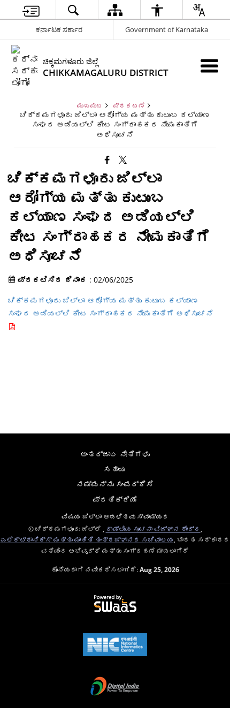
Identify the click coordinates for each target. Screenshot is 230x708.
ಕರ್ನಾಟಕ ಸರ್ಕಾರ (59, 29)
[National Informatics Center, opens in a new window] (115, 645)
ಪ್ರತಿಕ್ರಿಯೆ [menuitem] (115, 499)
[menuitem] (31, 10)
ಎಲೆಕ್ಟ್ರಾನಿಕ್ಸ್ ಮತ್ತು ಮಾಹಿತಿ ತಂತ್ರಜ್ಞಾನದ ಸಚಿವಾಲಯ (87, 539)
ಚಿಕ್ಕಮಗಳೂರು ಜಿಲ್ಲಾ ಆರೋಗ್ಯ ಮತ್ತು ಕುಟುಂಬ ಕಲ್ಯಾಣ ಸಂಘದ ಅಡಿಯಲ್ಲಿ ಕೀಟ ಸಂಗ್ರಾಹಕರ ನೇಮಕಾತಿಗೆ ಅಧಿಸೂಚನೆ (110, 306)
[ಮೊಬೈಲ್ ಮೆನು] (209, 65)
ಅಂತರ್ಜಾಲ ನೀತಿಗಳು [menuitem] (115, 454)
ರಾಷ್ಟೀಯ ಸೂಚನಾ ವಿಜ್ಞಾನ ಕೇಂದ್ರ (153, 528)
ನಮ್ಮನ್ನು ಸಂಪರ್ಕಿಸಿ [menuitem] (115, 484)
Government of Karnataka (166, 29)
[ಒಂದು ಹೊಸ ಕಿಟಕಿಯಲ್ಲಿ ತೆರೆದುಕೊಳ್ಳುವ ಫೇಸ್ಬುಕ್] (107, 159)
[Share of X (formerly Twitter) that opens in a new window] (122, 159)
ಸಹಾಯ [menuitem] (115, 469)
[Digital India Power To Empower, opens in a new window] (115, 687)
